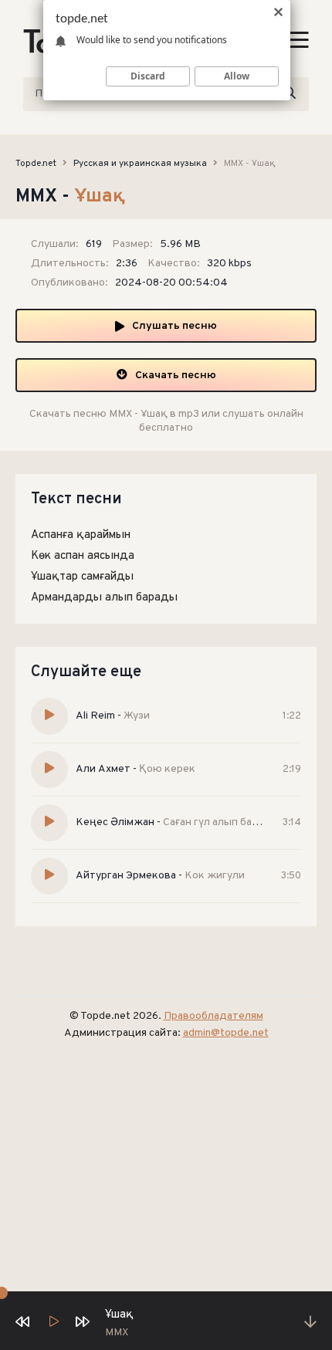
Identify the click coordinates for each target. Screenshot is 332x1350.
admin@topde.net (226, 1033)
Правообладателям (213, 1016)
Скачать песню (175, 375)
